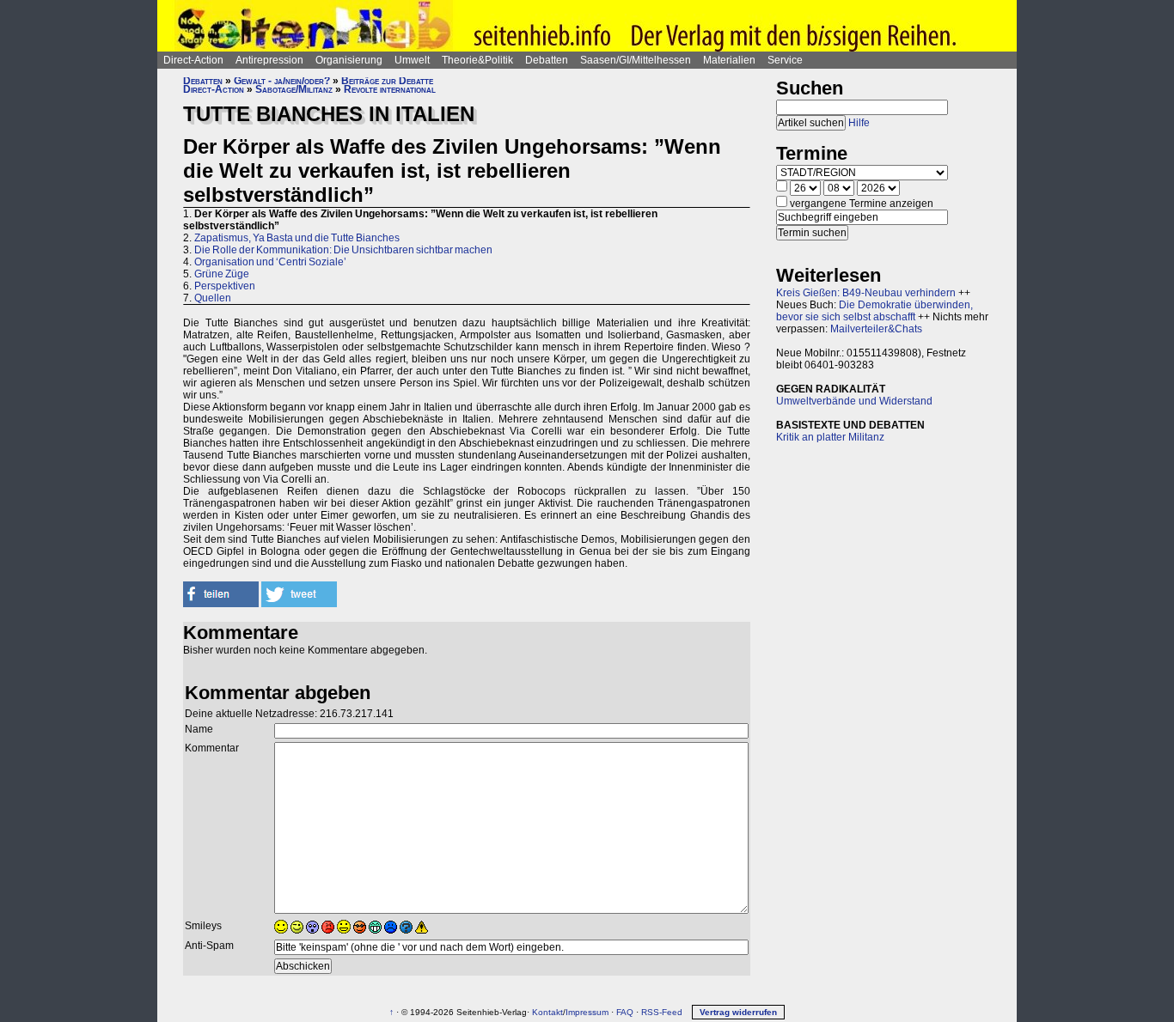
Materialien (729, 60)
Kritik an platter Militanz (830, 437)
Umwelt (412, 60)
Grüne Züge (221, 274)
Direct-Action (193, 60)
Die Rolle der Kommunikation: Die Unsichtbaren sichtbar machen (343, 250)
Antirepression (269, 60)
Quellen (212, 298)
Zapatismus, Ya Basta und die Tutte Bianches (297, 238)
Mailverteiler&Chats (876, 329)
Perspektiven (224, 286)
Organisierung (348, 60)
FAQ (624, 1012)
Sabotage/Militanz (294, 89)
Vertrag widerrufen (738, 1012)
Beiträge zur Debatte (387, 81)
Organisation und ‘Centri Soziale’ (270, 262)
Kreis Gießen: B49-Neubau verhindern (866, 293)
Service (785, 60)
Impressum (587, 1012)
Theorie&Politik (477, 60)
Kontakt (547, 1012)
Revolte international (390, 89)
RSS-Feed (661, 1012)
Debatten (546, 60)
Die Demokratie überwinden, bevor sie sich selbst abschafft (874, 311)
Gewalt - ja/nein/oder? (282, 81)
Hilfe (859, 123)
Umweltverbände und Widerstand (854, 401)
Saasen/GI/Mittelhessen (635, 60)
